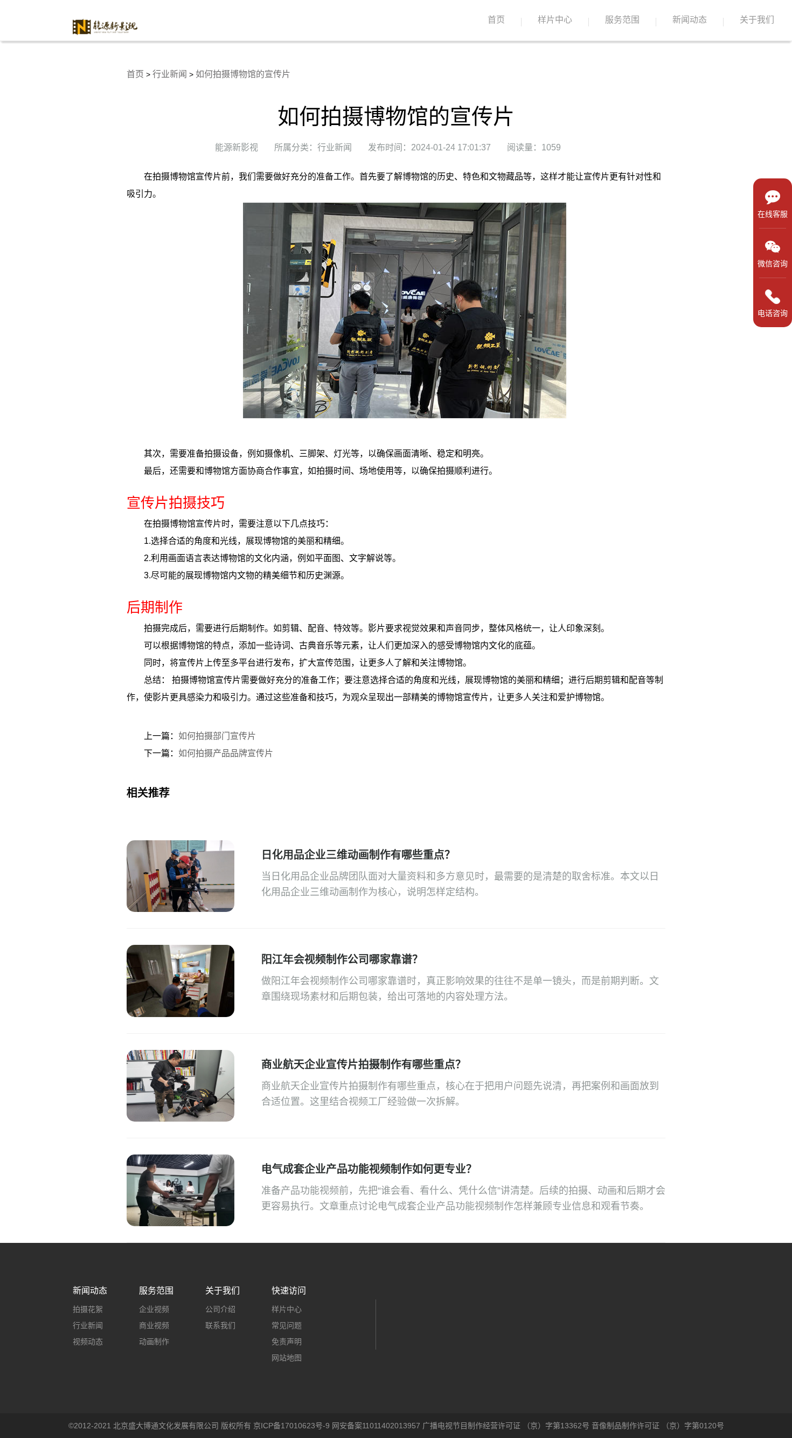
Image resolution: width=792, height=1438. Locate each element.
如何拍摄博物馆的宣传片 (243, 74)
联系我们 (220, 1325)
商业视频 (154, 1325)
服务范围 (622, 19)
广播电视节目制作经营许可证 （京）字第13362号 (505, 1425)
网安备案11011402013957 (376, 1425)
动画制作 (154, 1341)
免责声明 (287, 1341)
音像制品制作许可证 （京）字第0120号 (658, 1425)
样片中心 (555, 19)
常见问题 (287, 1325)
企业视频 (154, 1309)
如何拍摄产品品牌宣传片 (225, 753)
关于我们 (757, 19)
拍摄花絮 (88, 1309)
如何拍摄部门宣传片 (217, 736)
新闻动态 (689, 19)
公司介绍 (220, 1309)
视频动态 (88, 1341)
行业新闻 (169, 74)
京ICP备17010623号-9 (291, 1425)
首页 (496, 19)
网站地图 (287, 1357)
